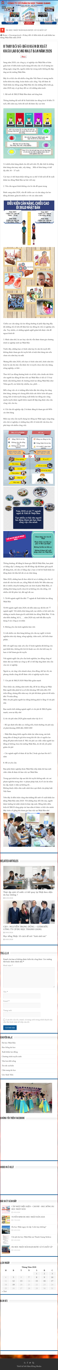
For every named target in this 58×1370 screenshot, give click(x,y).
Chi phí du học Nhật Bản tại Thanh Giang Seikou (31, 1237)
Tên (5, 992)
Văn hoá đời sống (9, 1061)
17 (52, 1281)
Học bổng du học (9, 1047)
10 (52, 1277)
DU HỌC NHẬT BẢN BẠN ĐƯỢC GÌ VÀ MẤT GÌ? (26, 30)
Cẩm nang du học (9, 1070)
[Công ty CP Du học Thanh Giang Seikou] (29, 12)
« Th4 (4, 1291)
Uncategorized (15, 35)
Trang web (7, 1010)
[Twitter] (30, 1363)
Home (4, 35)
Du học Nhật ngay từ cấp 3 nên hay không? (28, 1227)
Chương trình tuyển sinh (12, 1056)
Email (6, 1001)
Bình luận (8, 965)
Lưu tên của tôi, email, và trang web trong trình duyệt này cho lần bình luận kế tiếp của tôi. (27, 1021)
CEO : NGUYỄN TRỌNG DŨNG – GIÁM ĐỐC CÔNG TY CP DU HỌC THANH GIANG (25, 927)
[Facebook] (27, 1363)
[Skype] (33, 1363)
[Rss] (25, 1363)
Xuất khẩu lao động (10, 1052)
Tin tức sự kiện (8, 1065)
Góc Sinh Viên (7, 1075)
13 (21, 1281)
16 (44, 1281)
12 (13, 1281)
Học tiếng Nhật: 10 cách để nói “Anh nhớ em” (25, 936)
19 (13, 1285)
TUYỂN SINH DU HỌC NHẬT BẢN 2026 (28, 1217)
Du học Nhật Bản (9, 1043)
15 (37, 1281)
